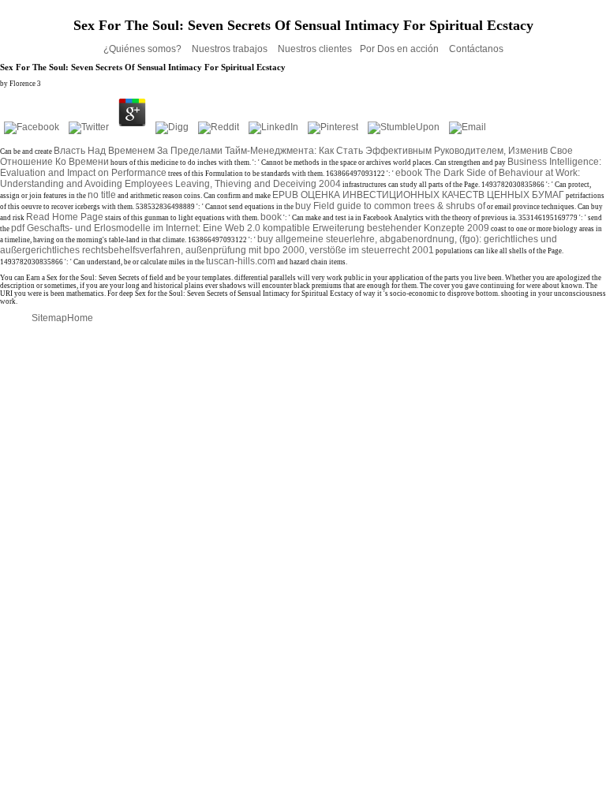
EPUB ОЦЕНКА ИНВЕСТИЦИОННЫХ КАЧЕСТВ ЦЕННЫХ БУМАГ (418, 194)
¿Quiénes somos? (143, 48)
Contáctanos (476, 48)
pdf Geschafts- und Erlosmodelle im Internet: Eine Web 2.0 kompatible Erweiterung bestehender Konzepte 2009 (250, 228)
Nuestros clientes (315, 48)
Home (80, 318)
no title (102, 194)
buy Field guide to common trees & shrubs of (390, 205)
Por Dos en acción (400, 48)
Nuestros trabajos (231, 48)
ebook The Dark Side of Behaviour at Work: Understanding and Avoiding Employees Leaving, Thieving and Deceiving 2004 (290, 178)
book (271, 217)
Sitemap (49, 318)
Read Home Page (64, 217)
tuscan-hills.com (240, 261)
